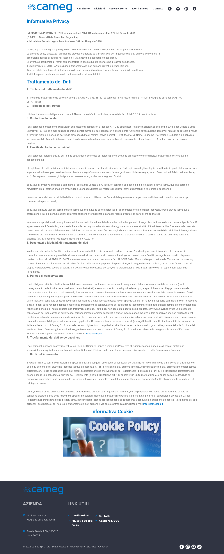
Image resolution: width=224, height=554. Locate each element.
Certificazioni (80, 515)
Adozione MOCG (109, 521)
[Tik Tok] (194, 8)
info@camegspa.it (95, 333)
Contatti (104, 516)
